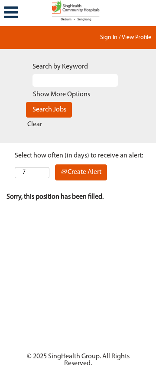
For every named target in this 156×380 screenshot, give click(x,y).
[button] (26, 13)
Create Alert (83, 172)
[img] (78, 11)
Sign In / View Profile (125, 37)
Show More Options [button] (61, 94)
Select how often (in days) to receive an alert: (79, 155)
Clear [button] (34, 124)
